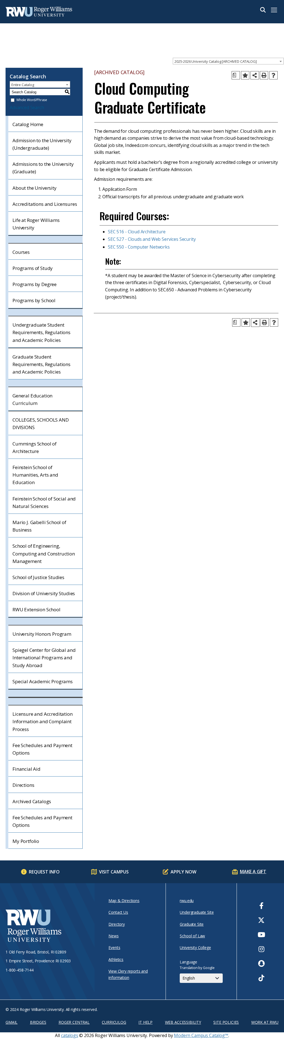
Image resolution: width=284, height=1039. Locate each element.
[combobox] (228, 61)
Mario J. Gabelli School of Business (39, 526)
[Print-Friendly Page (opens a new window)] (264, 75)
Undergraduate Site (197, 912)
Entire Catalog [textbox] (22, 84)
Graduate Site (192, 924)
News (113, 935)
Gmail (11, 1022)
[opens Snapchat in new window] (261, 963)
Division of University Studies (43, 593)
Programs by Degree (34, 284)
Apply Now (183, 872)
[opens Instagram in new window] (261, 949)
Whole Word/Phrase (31, 100)
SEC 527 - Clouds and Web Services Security (152, 239)
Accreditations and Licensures (44, 204)
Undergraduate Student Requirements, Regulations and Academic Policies (41, 332)
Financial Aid (26, 769)
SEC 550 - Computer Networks (139, 247)
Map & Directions (123, 900)
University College (195, 947)
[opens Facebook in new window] (261, 905)
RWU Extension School (36, 609)
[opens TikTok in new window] (261, 978)
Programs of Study (32, 268)
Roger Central (74, 1022)
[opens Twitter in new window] (261, 920)
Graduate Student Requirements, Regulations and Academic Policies (41, 364)
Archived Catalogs (31, 801)
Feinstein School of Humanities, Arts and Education (35, 474)
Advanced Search (27, 107)
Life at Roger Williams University (35, 224)
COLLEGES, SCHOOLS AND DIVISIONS (40, 423)
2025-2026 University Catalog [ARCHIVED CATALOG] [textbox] (215, 61)
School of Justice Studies (38, 577)
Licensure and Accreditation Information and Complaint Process (42, 721)
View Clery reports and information (128, 974)
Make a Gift (253, 871)
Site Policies (226, 1022)
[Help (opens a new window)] (273, 75)
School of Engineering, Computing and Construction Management (43, 553)
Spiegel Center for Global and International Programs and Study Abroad (43, 657)
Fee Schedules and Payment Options (42, 749)
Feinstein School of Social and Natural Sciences (44, 502)
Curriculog (114, 1022)
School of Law (192, 935)
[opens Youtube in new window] (261, 934)
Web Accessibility (183, 1022)
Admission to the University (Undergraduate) (42, 144)
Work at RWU (264, 1022)
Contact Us (118, 912)
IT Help (145, 1022)
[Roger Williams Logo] (33, 12)
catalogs (69, 1035)
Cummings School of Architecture (34, 447)
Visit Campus (114, 872)
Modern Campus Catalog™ (201, 1035)
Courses (21, 252)
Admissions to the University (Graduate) (43, 168)
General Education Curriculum (32, 399)
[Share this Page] (254, 75)
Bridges (38, 1022)
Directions (23, 785)
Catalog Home (27, 124)
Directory (116, 924)
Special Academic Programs (42, 681)
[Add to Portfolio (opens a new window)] (245, 75)
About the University (34, 188)
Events (114, 947)
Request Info (44, 872)
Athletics (115, 959)
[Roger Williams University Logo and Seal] (47, 926)
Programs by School (33, 300)
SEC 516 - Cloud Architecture (137, 232)
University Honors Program (41, 634)
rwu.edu (187, 900)
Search (263, 10)
